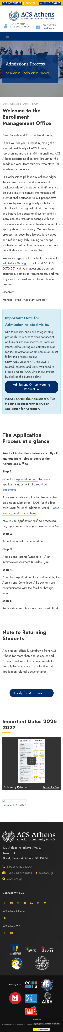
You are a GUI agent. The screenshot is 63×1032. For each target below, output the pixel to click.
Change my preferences (43, 1029)
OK (34, 1029)
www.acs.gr (14, 879)
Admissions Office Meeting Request (31, 386)
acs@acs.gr (45, 873)
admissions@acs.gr (14, 263)
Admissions (13, 73)
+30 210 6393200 (19, 866)
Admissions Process (36, 73)
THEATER (30, 3)
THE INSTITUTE (10, 3)
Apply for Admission (29, 693)
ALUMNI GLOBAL (48, 3)
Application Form (27, 479)
